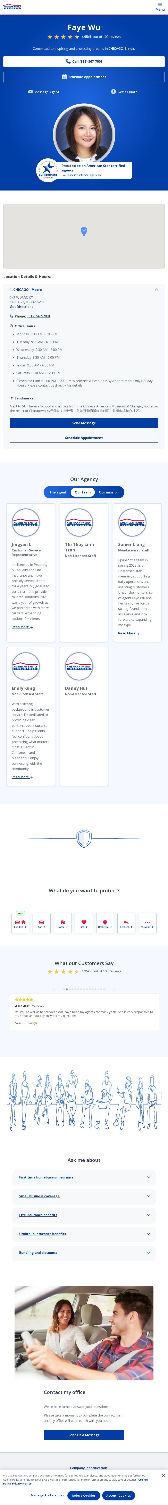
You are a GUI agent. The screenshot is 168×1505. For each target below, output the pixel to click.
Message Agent (46, 92)
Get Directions (21, 306)
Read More (21, 627)
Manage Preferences (47, 1495)
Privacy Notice (22, 1483)
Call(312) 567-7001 (87, 61)
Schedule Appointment (87, 77)
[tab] (58, 492)
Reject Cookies (83, 1495)
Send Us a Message (84, 1435)
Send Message (84, 423)
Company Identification (88, 1468)
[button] (84, 231)
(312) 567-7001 (38, 316)
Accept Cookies (118, 1495)
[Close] (163, 1475)
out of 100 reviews (101, 36)
